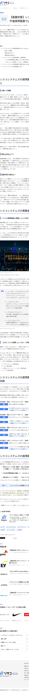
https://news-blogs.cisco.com (8, 328)
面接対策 (15, 8)
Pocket (15, 538)
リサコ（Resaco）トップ (5, 8)
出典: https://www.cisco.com (6, 272)
